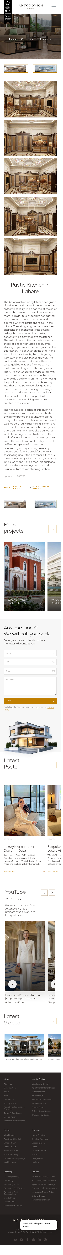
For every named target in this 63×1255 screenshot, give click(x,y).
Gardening (8, 1181)
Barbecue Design (11, 1155)
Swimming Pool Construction (11, 1193)
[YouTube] (15, 1239)
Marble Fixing (10, 1162)
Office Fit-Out (10, 1143)
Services (35, 1172)
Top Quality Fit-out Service (44, 1181)
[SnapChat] (33, 1239)
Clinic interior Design (41, 1115)
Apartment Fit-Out (12, 1139)
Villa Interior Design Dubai (43, 1177)
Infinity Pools (9, 1198)
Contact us (9, 1100)
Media (6, 1096)
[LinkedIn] (39, 1239)
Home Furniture (39, 1135)
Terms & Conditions (12, 1113)
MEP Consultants (12, 1151)
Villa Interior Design (40, 1084)
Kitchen (35, 1162)
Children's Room (39, 1151)
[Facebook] (27, 1239)
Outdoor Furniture (40, 1139)
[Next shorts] (52, 893)
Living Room (37, 1158)
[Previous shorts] (44, 893)
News (6, 1092)
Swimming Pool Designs (14, 1188)
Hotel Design (37, 1096)
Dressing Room (38, 1143)
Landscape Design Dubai (43, 1192)
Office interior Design (41, 1111)
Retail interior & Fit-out (42, 1100)
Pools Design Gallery (13, 1206)
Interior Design (38, 1079)
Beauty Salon (38, 1107)
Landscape (9, 1172)
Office (34, 1147)
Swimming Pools (11, 1184)
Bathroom (36, 1155)
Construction (10, 1088)
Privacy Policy (10, 1103)
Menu (6, 1079)
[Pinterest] (45, 1239)
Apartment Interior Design (44, 1088)
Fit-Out (7, 1130)
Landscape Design (12, 1177)
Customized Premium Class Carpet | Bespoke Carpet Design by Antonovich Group (24, 999)
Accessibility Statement (14, 1121)
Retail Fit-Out (10, 1147)
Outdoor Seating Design (14, 1158)
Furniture (36, 1130)
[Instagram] (21, 1239)
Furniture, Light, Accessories (44, 1188)
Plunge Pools (10, 1202)
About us (8, 1084)
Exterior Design (39, 1092)
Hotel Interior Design (41, 1200)
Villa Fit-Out (9, 1135)
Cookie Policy (10, 1117)
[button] (43, 529)
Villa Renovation (39, 1103)
